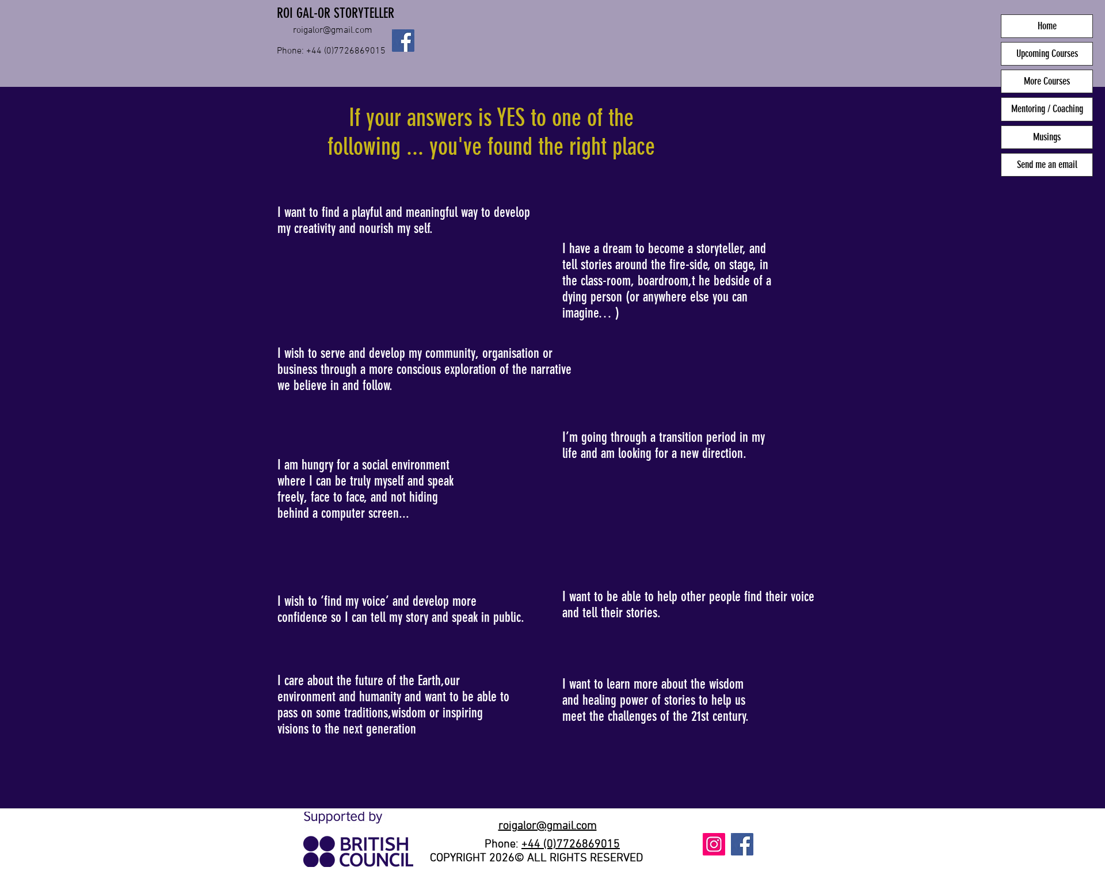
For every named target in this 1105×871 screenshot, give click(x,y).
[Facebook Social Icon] (403, 40)
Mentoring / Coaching (1047, 108)
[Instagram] (714, 844)
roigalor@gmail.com (332, 30)
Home (1047, 26)
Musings (1047, 137)
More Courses (1047, 81)
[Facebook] (742, 844)
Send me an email (1047, 164)
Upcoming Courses (1047, 53)
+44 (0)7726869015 (570, 844)
